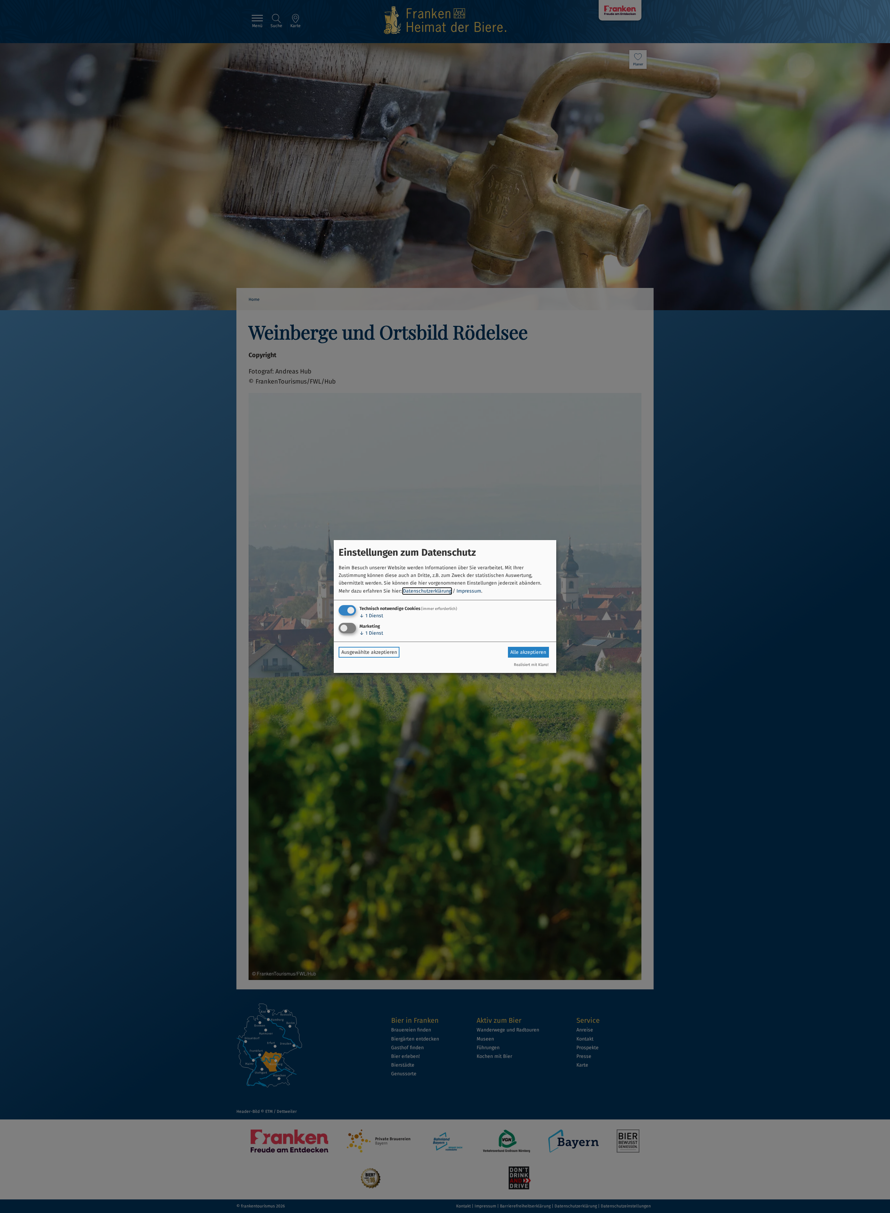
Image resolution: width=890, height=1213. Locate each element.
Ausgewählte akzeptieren (369, 652)
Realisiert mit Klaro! (531, 664)
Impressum (468, 591)
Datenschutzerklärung (427, 591)
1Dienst (371, 616)
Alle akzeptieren (528, 652)
